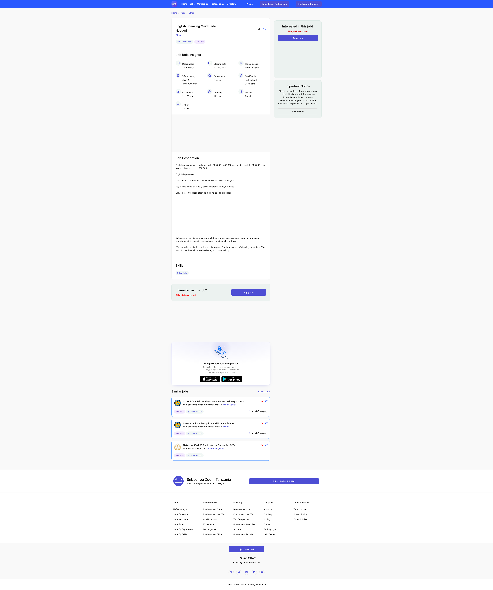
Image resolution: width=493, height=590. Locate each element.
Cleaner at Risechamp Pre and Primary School (208, 423)
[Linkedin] (246, 572)
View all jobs (264, 391)
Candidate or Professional (274, 4)
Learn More (298, 111)
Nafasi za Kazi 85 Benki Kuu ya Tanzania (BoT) (209, 445)
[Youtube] (261, 572)
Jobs (183, 13)
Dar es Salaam (185, 42)
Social (233, 404)
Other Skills (182, 273)
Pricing (249, 4)
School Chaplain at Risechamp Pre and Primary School (213, 401)
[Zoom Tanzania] (174, 3)
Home (174, 13)
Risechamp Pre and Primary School (203, 404)
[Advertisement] (221, 132)
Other (191, 13)
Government (212, 448)
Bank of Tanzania (194, 448)
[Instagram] (231, 572)
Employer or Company (309, 4)
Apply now (249, 292)
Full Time (200, 42)
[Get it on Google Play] (231, 379)
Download (249, 549)
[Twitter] (238, 572)
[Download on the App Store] (210, 379)
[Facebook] (254, 572)
